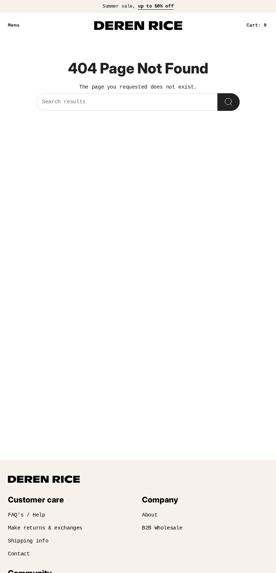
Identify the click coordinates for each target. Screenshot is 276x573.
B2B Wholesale (162, 528)
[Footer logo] (44, 479)
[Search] (228, 102)
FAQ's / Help (26, 515)
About (149, 515)
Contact (18, 554)
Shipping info (28, 541)
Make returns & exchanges (45, 528)
